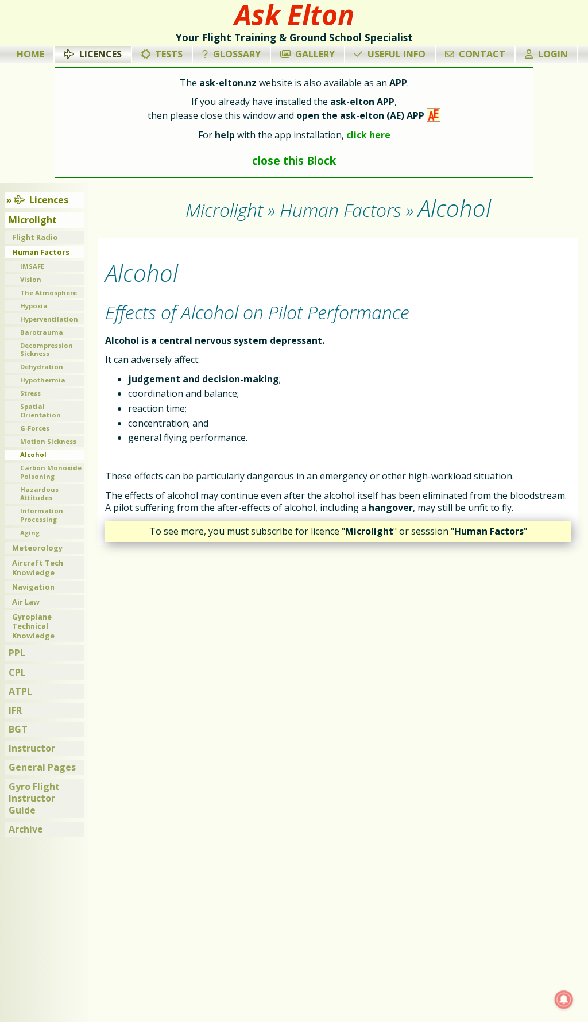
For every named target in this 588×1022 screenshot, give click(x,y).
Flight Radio (35, 237)
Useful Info (396, 54)
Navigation (33, 587)
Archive (26, 829)
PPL (17, 653)
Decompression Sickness (46, 349)
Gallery (315, 54)
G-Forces (34, 428)
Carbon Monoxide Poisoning (51, 472)
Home (30, 54)
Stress (30, 393)
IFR (15, 710)
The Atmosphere (48, 292)
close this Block (294, 160)
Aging (30, 532)
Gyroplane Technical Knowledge (33, 626)
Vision (30, 279)
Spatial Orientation (40, 410)
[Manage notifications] (564, 999)
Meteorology (37, 548)
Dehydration (41, 366)
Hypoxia (34, 305)
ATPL (20, 691)
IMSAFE (32, 266)
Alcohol (33, 454)
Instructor (32, 748)
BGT (18, 729)
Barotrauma (41, 332)
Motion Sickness (48, 441)
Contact (482, 54)
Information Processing (41, 515)
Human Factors (40, 252)
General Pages (42, 767)
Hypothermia (42, 379)
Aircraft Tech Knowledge (37, 568)
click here (368, 135)
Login (553, 54)
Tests (169, 54)
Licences (100, 54)
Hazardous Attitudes (39, 493)
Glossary (237, 54)
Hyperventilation (49, 319)
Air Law (26, 602)
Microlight (33, 220)
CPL (17, 672)
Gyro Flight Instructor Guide (34, 798)
